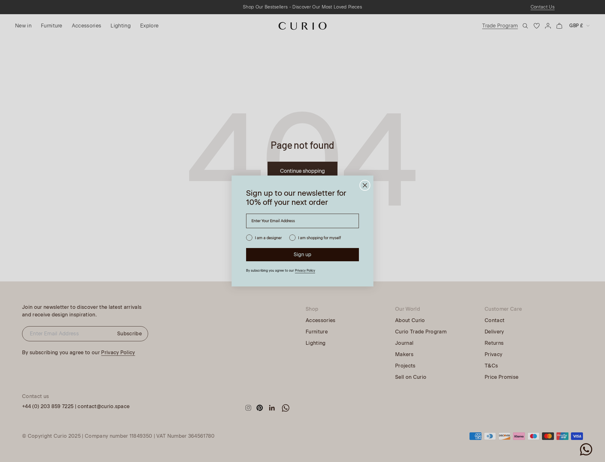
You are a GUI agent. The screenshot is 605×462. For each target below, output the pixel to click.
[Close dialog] (365, 185)
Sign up (302, 254)
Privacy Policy (305, 271)
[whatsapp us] (586, 449)
